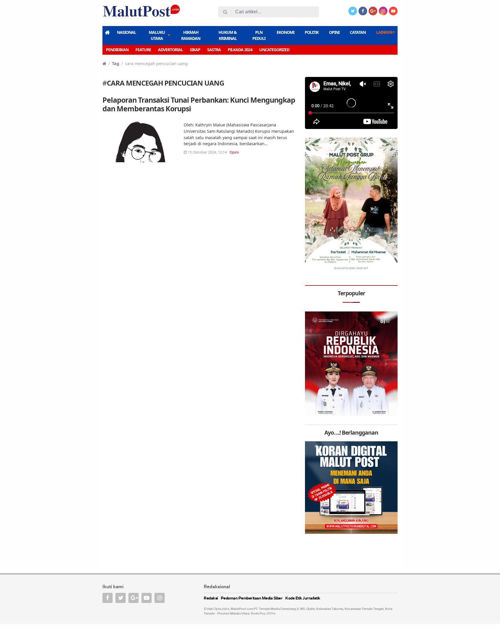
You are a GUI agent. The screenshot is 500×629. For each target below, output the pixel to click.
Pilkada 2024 (240, 49)
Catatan (358, 32)
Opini (334, 32)
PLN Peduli (258, 35)
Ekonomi (285, 32)
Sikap (195, 49)
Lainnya (384, 32)
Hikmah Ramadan (190, 35)
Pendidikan (117, 49)
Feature (143, 49)
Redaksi (211, 598)
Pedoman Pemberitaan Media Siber (252, 598)
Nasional (126, 32)
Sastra (214, 49)
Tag (115, 63)
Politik (312, 32)
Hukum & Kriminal (227, 35)
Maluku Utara (157, 35)
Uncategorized (274, 49)
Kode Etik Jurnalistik (302, 598)
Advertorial (170, 49)
